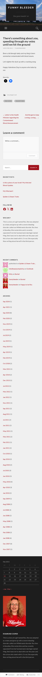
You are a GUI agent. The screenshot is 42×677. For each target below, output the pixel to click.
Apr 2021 (6, 307)
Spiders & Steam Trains (11, 197)
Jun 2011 (6, 425)
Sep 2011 (6, 408)
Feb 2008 (6, 532)
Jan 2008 (6, 538)
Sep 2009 (6, 499)
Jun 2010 (6, 476)
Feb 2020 (6, 318)
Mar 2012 (6, 392)
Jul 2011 (6, 420)
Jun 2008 (6, 515)
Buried (17, 274)
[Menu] (6, 28)
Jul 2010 (6, 470)
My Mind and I (8, 191)
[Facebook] (4, 209)
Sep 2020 (6, 313)
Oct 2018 (6, 363)
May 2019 (6, 347)
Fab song (8, 101)
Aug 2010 (6, 465)
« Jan (4, 589)
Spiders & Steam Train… (27, 263)
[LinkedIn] (11, 209)
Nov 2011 (6, 403)
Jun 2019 (6, 341)
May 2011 (6, 431)
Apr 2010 (6, 487)
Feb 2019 (6, 358)
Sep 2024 (6, 301)
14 (5, 576)
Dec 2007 (6, 544)
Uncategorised (12, 95)
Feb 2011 (6, 442)
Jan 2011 (6, 448)
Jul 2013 (6, 386)
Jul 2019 (6, 335)
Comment (32, 156)
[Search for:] (21, 167)
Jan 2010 (6, 493)
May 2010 (6, 482)
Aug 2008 (6, 504)
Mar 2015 (6, 369)
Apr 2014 (6, 375)
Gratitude (29, 269)
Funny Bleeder (21, 7)
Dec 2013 (6, 380)
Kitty (10, 274)
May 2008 (6, 521)
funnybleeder (20, 48)
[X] (8, 209)
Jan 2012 (6, 397)
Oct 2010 (6, 454)
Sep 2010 (6, 459)
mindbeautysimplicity (16, 269)
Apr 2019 (6, 352)
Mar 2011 (6, 437)
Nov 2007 (6, 549)
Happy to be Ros (26, 285)
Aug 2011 (6, 414)
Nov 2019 (6, 324)
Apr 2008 (6, 527)
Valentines (20, 101)
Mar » (9, 589)
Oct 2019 (6, 330)
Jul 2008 (6, 510)
